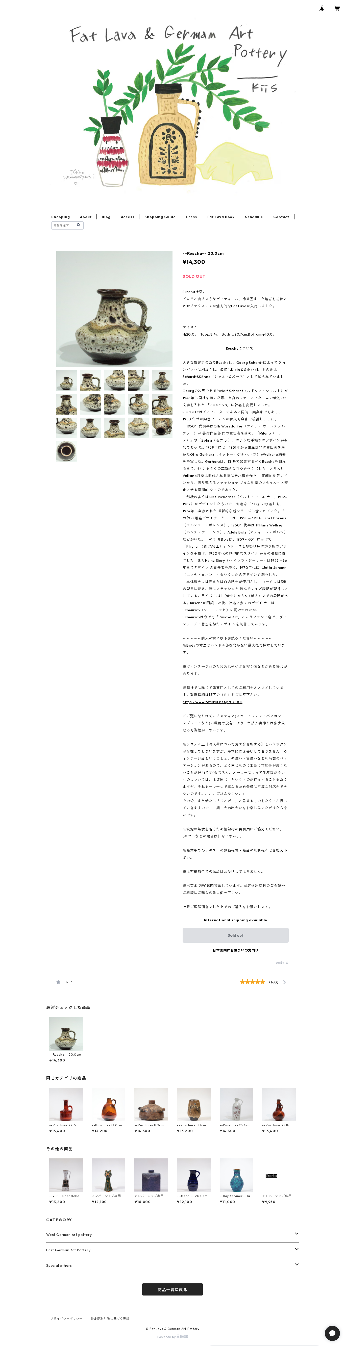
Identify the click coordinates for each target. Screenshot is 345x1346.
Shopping (60, 217)
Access (127, 217)
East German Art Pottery (68, 1250)
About (85, 217)
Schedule (254, 217)
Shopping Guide (160, 217)
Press (191, 217)
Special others (59, 1265)
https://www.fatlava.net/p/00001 (212, 702)
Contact (281, 217)
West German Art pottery (69, 1234)
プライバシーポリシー (66, 1318)
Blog (106, 217)
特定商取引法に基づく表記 (110, 1318)
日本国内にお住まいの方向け (236, 950)
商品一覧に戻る (172, 1289)
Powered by (167, 1337)
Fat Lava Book (221, 217)
